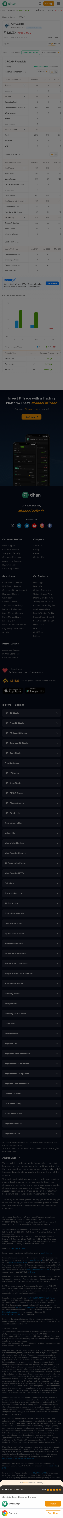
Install (53, 1503)
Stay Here (53, 1513)
